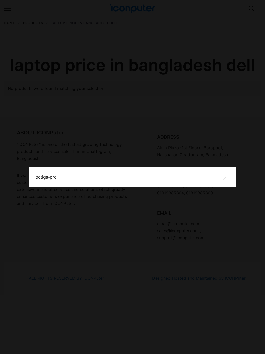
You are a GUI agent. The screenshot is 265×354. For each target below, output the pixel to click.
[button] (224, 178)
